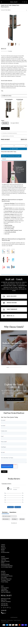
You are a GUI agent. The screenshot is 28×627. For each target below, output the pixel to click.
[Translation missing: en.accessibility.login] (24, 2)
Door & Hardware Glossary (7, 576)
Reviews (3, 549)
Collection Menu (14, 10)
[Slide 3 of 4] (15, 44)
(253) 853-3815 (4, 603)
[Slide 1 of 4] (8, 44)
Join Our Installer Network (6, 567)
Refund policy (3, 620)
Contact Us (3, 548)
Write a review (17, 507)
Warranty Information (5, 564)
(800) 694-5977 (4, 605)
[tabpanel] (14, 526)
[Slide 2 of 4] (12, 44)
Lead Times (3, 559)
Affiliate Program (4, 590)
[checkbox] (22, 519)
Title (2, 90)
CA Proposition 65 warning (6, 565)
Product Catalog (4, 581)
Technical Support (5, 558)
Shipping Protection (5, 561)
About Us (3, 546)
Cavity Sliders (4, 589)
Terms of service (17, 620)
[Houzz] (10, 607)
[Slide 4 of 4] (19, 44)
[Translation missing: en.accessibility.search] (23, 2)
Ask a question (10, 507)
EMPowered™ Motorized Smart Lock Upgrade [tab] (11, 155)
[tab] (13, 512)
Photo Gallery (4, 577)
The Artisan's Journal (5, 580)
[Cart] (26, 2)
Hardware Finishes (5, 574)
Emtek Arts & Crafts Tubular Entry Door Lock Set (10, 6)
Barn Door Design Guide (6, 578)
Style (2, 120)
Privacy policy (10, 620)
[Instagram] (3, 607)
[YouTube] (6, 607)
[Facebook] (1, 607)
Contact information (5, 621)
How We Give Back (5, 552)
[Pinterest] (8, 607)
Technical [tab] (4, 158)
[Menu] (1, 1)
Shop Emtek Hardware (14, 399)
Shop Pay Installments (5, 592)
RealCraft (15, 617)
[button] (14, 493)
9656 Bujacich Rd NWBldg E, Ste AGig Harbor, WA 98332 (6, 600)
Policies (2, 562)
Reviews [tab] (5, 512)
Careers (2, 550)
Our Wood (3, 573)
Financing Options (5, 587)
